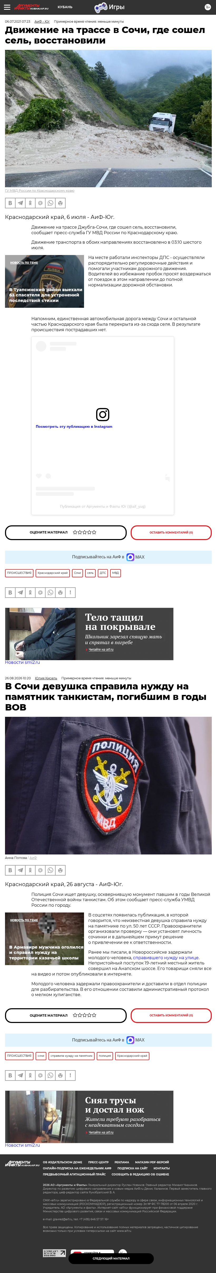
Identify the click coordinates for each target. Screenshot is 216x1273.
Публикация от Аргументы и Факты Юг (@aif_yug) (103, 506)
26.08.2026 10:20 (18, 678)
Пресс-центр (98, 1162)
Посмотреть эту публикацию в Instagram (74, 426)
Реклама (122, 1162)
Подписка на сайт (132, 1168)
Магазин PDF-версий (152, 1162)
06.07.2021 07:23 (17, 21)
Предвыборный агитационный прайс (74, 1174)
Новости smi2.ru (22, 662)
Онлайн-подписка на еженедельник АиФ (77, 1168)
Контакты (162, 1168)
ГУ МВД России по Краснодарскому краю (39, 191)
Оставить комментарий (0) (171, 532)
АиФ (33, 858)
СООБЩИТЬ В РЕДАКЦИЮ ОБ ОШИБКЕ (140, 1174)
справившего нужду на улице (166, 957)
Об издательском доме (62, 1162)
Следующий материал (111, 1258)
